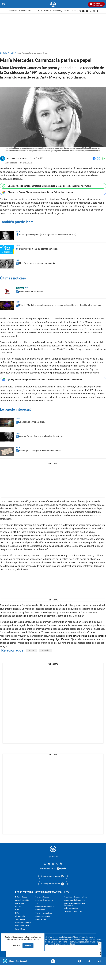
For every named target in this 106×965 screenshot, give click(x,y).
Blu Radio (3, 53)
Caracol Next (20, 929)
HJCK (12, 53)
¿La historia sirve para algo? (32, 422)
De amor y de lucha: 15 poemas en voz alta (39, 249)
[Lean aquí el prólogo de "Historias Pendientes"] (7, 451)
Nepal (39, 11)
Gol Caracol (19, 903)
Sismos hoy (57, 11)
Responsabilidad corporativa (74, 900)
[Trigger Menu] (3, 4)
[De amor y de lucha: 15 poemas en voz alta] (7, 249)
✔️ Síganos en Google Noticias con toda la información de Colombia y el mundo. (45, 379)
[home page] (53, 4)
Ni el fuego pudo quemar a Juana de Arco (38, 263)
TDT (37, 903)
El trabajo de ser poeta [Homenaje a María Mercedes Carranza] (47, 234)
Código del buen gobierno (44, 907)
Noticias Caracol (21, 897)
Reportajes (46, 650)
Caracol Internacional (23, 923)
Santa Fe (47, 11)
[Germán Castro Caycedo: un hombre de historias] (7, 437)
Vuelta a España (70, 11)
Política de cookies (71, 908)
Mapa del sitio (40, 919)
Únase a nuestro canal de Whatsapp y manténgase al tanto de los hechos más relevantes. (49, 186)
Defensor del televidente (44, 900)
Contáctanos (40, 910)
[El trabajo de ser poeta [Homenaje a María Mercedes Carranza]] (7, 235)
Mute (79, 961)
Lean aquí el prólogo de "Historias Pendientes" (40, 451)
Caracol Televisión (22, 900)
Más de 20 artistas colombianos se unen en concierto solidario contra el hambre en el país (60, 305)
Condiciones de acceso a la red (75, 897)
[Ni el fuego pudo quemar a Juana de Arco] (7, 263)
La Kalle (18, 907)
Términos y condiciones (73, 911)
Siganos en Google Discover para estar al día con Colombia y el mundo (40, 192)
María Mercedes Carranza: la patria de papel (33, 53)
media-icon (53, 961)
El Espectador (20, 916)
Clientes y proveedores (43, 913)
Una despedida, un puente (31, 291)
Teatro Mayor (20, 919)
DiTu (17, 913)
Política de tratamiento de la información (74, 904)
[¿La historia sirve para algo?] (7, 422)
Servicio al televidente (43, 897)
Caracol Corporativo (22, 926)
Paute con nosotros (42, 916)
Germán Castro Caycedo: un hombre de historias (41, 436)
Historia (31, 650)
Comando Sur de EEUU (27, 11)
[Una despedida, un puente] (7, 291)
